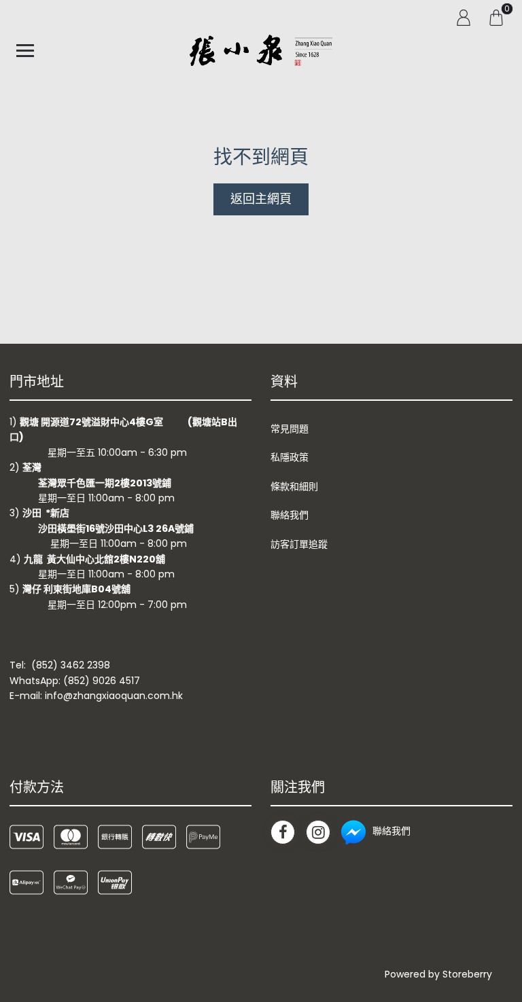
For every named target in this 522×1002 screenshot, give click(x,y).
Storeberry (467, 974)
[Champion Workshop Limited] (261, 50)
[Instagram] (318, 832)
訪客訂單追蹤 (299, 544)
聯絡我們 (290, 515)
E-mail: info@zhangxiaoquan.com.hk (96, 695)
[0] (496, 17)
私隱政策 (290, 457)
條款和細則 (294, 486)
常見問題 (290, 428)
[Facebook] (283, 832)
